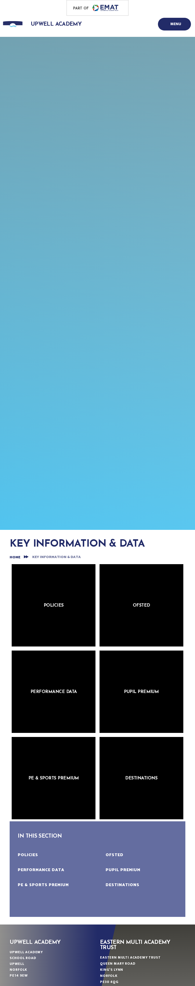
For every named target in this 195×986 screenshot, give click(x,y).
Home (15, 557)
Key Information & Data (56, 557)
